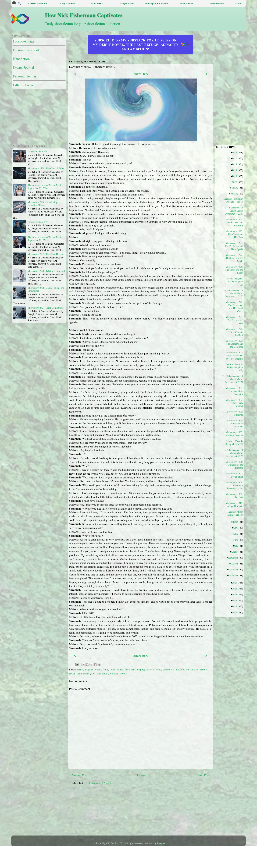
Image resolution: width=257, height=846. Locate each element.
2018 (236, 170)
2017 (236, 164)
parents (204, 669)
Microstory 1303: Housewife (234, 413)
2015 (236, 152)
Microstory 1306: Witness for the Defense (234, 464)
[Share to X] (91, 664)
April (236, 527)
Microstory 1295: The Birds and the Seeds (234, 269)
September (234, 557)
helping (141, 669)
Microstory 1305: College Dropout (234, 434)
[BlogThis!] (87, 664)
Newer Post (80, 775)
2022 (236, 588)
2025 (236, 606)
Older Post (202, 775)
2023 (236, 594)
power (72, 673)
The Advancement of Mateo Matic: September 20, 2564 (45, 186)
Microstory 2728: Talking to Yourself (46, 271)
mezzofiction (183, 669)
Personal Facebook (26, 50)
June (237, 539)
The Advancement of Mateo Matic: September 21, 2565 (45, 239)
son (93, 673)
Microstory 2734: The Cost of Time (46, 168)
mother (195, 669)
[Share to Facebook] (95, 664)
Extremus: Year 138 (37, 151)
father (120, 669)
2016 (236, 158)
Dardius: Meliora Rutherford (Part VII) (234, 367)
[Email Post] (76, 664)
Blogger (161, 843)
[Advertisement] (156, 812)
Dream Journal (23, 67)
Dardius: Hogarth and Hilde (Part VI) (234, 281)
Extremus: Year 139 (37, 221)
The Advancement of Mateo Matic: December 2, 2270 (234, 293)
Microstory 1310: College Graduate (234, 504)
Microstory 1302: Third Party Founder (234, 402)
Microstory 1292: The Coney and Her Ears (234, 234)
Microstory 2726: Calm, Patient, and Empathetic (46, 289)
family (106, 669)
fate (113, 669)
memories (169, 669)
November (234, 569)
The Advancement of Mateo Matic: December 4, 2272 (234, 452)
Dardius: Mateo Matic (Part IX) (235, 513)
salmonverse (83, 673)
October (235, 563)
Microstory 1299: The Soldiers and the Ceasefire (234, 343)
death (98, 669)
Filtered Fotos (23, 85)
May (237, 533)
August (236, 551)
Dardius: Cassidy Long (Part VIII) (234, 442)
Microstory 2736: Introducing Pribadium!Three (42, 203)
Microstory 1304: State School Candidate (234, 423)
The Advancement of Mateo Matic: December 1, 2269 (234, 210)
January (235, 187)
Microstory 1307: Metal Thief (234, 475)
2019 (236, 176)
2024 (236, 600)
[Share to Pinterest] (99, 664)
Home (141, 775)
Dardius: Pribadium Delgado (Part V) (234, 200)
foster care (130, 669)
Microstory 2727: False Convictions (46, 307)
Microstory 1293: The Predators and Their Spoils (234, 246)
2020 (236, 182)
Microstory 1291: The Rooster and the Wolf (234, 222)
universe (114, 673)
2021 (236, 582)
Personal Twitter (24, 76)
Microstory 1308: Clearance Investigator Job (234, 485)
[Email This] (83, 664)
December (234, 575)
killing (159, 669)
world (123, 673)
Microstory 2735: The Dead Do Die (45, 254)
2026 (236, 612)
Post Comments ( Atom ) (98, 783)
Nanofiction (21, 58)
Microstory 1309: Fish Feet (234, 495)
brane (80, 669)
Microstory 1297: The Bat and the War (234, 320)
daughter (89, 669)
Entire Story (140, 74)
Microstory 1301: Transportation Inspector (234, 391)
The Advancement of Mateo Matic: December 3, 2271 (234, 379)
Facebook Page (23, 41)
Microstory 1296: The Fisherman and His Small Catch (234, 306)
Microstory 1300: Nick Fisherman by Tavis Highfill (234, 355)
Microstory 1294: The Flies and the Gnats (234, 257)
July (237, 545)
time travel (102, 673)
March (236, 521)
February (235, 193)
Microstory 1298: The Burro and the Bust (234, 331)
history (150, 669)
